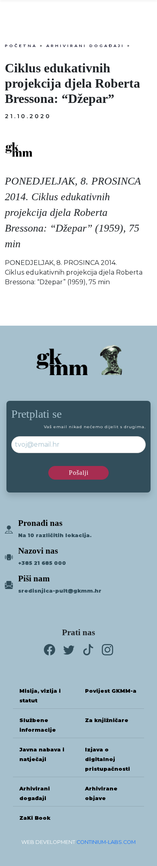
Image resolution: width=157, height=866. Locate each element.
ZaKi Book (34, 818)
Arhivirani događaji (85, 45)
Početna (21, 45)
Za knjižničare (106, 720)
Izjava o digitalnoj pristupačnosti (107, 759)
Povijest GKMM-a (110, 691)
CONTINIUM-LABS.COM (106, 842)
